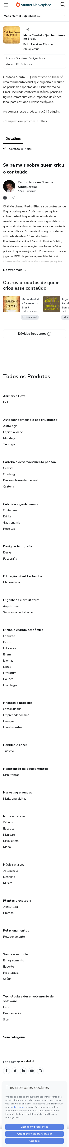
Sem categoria (14, 1037)
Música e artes (14, 865)
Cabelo (8, 822)
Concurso (9, 636)
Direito (7, 642)
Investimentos (12, 727)
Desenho (9, 877)
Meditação (10, 438)
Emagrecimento (13, 960)
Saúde (7, 979)
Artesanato (11, 871)
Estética (8, 828)
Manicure (9, 835)
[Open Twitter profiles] (15, 1070)
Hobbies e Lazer (15, 745)
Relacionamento (14, 937)
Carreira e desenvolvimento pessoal (30, 462)
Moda (7, 847)
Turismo (8, 751)
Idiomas (8, 661)
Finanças (8, 721)
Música (7, 883)
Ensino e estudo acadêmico (23, 630)
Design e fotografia (17, 546)
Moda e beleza (14, 816)
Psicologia (10, 685)
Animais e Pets (14, 396)
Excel (7, 1007)
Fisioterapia (11, 973)
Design (7, 552)
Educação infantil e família (22, 576)
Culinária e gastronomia (20, 504)
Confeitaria (10, 510)
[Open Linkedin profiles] (23, 1070)
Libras (7, 667)
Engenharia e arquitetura (21, 600)
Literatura (9, 673)
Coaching (9, 474)
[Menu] (6, 5)
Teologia (9, 444)
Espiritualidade (13, 432)
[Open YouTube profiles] (32, 1070)
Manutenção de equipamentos (25, 769)
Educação (9, 648)
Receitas (9, 529)
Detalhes (13, 138)
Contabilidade (12, 709)
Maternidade (11, 582)
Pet (5, 402)
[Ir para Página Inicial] (33, 5)
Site (6, 1019)
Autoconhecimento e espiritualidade (30, 420)
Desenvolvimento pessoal (21, 480)
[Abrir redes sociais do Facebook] (5, 199)
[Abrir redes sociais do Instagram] (13, 199)
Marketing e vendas (17, 792)
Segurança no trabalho (18, 612)
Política (8, 679)
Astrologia (10, 426)
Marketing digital (14, 799)
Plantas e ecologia (17, 901)
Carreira (8, 468)
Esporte (8, 966)
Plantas (8, 913)
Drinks (7, 516)
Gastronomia (11, 522)
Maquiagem (11, 841)
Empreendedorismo (16, 715)
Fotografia (10, 559)
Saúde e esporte (15, 954)
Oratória (8, 486)
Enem (7, 654)
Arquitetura (11, 606)
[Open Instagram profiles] (40, 1070)
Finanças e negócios (18, 703)
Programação (12, 1013)
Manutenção (11, 775)
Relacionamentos (16, 930)
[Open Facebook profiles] (6, 1070)
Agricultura (10, 907)
